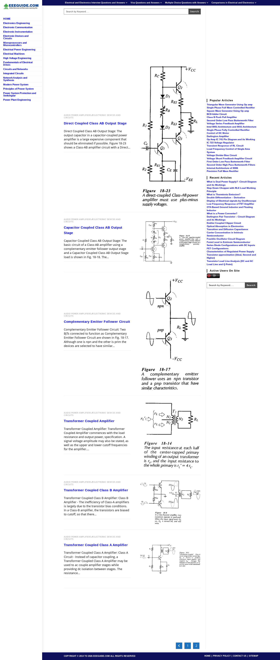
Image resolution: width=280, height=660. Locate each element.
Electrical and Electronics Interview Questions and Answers (95, 2)
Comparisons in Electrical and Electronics (232, 2)
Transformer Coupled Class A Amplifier (96, 545)
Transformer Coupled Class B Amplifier (96, 490)
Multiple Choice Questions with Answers (185, 2)
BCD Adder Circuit (217, 114)
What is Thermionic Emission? (223, 194)
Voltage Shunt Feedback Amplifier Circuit (229, 158)
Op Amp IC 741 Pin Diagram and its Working (231, 139)
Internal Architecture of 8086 (222, 168)
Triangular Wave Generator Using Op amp (229, 104)
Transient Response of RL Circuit (225, 145)
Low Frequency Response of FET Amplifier (230, 204)
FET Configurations (217, 248)
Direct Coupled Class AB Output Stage (95, 123)
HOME (207, 656)
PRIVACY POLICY (222, 656)
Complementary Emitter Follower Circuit (97, 321)
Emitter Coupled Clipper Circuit (224, 223)
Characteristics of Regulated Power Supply (230, 251)
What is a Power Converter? (222, 213)
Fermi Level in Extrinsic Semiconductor (228, 242)
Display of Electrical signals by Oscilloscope (231, 200)
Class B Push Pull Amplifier (222, 117)
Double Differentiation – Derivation (226, 197)
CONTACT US (239, 656)
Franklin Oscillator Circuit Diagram (226, 239)
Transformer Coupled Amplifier (89, 421)
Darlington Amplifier (218, 136)
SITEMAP (253, 656)
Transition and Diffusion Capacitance (227, 229)
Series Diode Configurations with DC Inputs (231, 245)
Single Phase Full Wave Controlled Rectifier (231, 107)
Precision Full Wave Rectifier (222, 171)
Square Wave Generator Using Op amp (228, 111)
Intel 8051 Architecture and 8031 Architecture (231, 126)
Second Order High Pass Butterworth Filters (231, 165)
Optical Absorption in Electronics (225, 226)
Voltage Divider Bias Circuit (222, 155)
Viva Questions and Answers (145, 2)
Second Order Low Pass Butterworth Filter (230, 120)
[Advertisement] (132, 38)
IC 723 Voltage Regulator (220, 142)
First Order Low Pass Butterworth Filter (228, 161)
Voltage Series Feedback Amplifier (225, 123)
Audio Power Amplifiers (77, 115)
